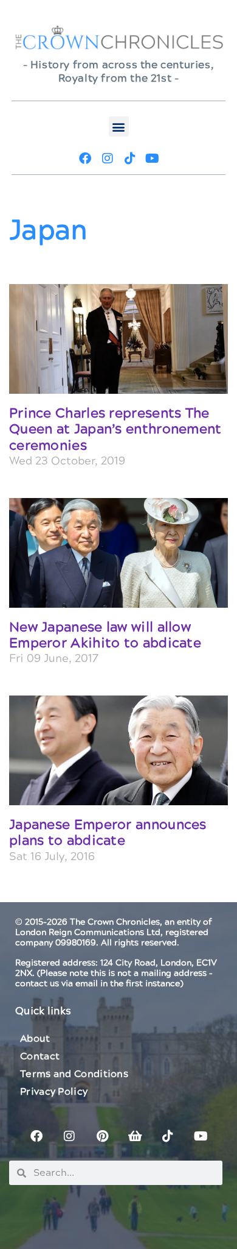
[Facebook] (85, 158)
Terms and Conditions (74, 1074)
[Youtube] (152, 158)
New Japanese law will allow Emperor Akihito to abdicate (105, 635)
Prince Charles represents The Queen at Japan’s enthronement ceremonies (115, 429)
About (35, 1038)
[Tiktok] (130, 158)
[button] (119, 126)
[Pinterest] (102, 1136)
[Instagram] (107, 158)
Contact (40, 1056)
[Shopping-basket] (135, 1136)
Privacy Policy (54, 1091)
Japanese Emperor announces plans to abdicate (108, 833)
